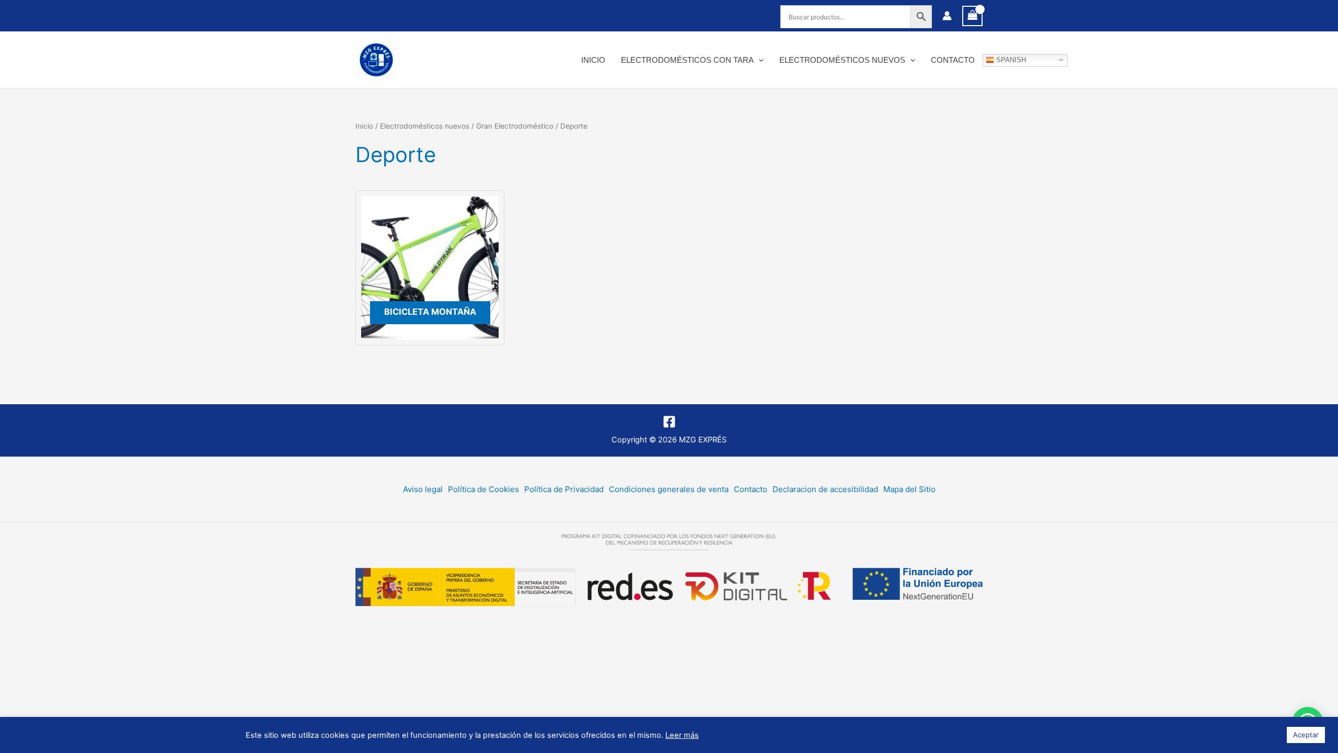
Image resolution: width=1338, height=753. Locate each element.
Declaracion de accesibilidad (825, 489)
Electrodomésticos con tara (687, 59)
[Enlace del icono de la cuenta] (947, 15)
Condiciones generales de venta (669, 489)
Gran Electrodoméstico (514, 126)
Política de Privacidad (564, 489)
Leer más (682, 735)
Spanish (1010, 59)
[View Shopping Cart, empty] (972, 16)
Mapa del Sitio (909, 489)
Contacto (953, 59)
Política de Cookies (483, 489)
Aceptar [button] (1306, 735)
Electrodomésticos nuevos (842, 59)
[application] (759, 60)
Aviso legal (423, 489)
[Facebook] (669, 421)
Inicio (593, 59)
